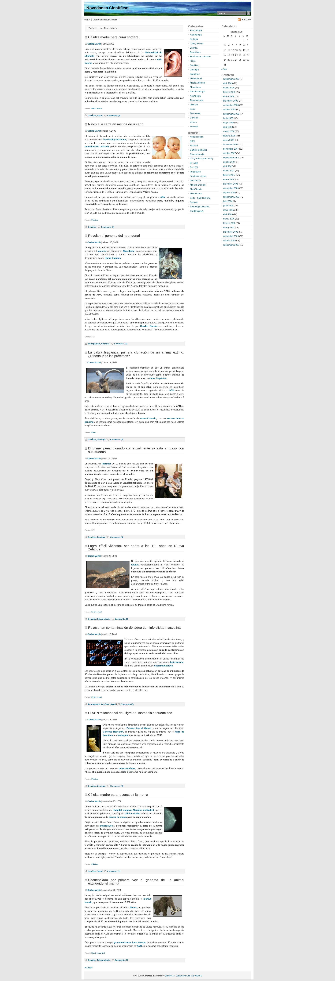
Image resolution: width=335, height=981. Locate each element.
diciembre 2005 (230, 232)
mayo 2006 (228, 210)
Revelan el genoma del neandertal (114, 235)
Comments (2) (113, 871)
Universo (194, 118)
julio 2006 (228, 201)
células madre (132, 813)
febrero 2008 (229, 136)
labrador (106, 463)
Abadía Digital (196, 137)
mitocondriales (127, 768)
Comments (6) (120, 344)
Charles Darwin (148, 326)
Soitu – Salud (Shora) (200, 198)
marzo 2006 (228, 219)
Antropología (94, 344)
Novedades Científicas (107, 8)
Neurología (195, 96)
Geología (194, 69)
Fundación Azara (198, 176)
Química (194, 104)
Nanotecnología (197, 91)
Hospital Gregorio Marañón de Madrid (133, 810)
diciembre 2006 (230, 184)
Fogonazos (195, 172)
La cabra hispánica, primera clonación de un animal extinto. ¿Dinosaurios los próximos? (136, 354)
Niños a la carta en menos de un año (115, 124)
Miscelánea (195, 87)
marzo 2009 (228, 87)
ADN (162, 197)
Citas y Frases (196, 43)
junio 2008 (228, 118)
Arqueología (196, 35)
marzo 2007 (228, 170)
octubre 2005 (229, 240)
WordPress (170, 976)
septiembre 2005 (231, 245)
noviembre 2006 (231, 188)
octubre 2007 (229, 153)
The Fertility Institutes (114, 139)
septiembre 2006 (231, 197)
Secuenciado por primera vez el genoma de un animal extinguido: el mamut (136, 881)
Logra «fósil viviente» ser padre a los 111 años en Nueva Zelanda (136, 547)
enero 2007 (228, 179)
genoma (102, 251)
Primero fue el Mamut (138, 728)
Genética (92, 115)
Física (193, 61)
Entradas (246, 19)
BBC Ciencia (96, 108)
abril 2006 (228, 214)
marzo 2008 (228, 131)
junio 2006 (228, 205)
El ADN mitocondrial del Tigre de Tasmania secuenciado (130, 713)
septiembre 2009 (231, 79)
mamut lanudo (148, 418)
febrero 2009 (229, 92)
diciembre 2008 (230, 101)
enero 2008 (228, 140)
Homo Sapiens (113, 258)
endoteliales (106, 825)
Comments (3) (107, 227)
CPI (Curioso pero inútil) (201, 158)
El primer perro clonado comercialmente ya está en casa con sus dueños (136, 450)
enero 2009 (228, 96)
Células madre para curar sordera (113, 37)
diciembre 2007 (230, 144)
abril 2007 (228, 166)
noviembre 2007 (231, 149)
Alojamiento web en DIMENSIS (189, 976)
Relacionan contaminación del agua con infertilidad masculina (134, 627)
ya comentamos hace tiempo (130, 942)
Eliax (93, 432)
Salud (99, 115)
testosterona (176, 662)
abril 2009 (228, 83)
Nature (133, 907)
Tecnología (195, 113)
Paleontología (103, 619)
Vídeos (193, 122)
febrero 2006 (229, 223)
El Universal (96, 612)
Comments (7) (121, 960)
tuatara (135, 564)
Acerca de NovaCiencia (105, 20)
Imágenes (194, 74)
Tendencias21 (196, 211)
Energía (194, 48)
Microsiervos (196, 193)
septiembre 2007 (231, 157)
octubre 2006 (229, 192)
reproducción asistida (97, 146)
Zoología (101, 439)
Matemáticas (196, 78)
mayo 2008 (228, 122)
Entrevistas (195, 52)
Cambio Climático (198, 150)
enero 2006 (228, 227)
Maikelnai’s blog (198, 185)
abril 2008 (228, 127)
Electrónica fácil (98, 953)
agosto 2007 (229, 162)
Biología (194, 39)
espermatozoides (163, 665)
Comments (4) (116, 537)
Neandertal (129, 251)
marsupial (123, 735)
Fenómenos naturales (200, 56)
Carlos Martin (94, 44)
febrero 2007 (229, 175)
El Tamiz (194, 163)
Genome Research (113, 731)
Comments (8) (113, 115)
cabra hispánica (157, 378)
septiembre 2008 (231, 114)
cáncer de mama (118, 817)
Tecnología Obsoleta (200, 206)
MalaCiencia (196, 189)
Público (94, 220)
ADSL (193, 141)
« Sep (224, 69)
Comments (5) (127, 704)
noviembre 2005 (231, 236)
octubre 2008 (229, 109)
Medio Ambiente (197, 83)
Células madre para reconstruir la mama (118, 794)
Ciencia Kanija (197, 154)
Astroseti (194, 145)
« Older (88, 967)
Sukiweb (194, 202)
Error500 (194, 167)
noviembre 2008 (231, 105)
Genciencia (195, 180)
